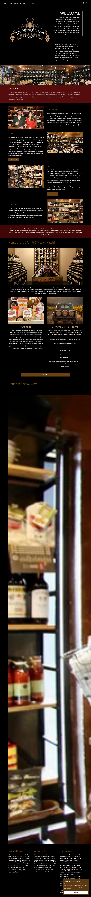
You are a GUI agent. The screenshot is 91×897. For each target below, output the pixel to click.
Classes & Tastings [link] (13, 3)
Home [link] (4, 3)
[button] (34, 3)
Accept (76, 892)
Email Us (45, 374)
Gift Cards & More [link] (25, 3)
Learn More (14, 159)
